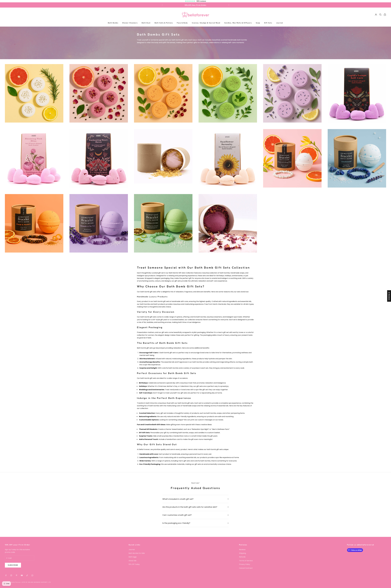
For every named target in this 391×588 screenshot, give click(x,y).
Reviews (242, 549)
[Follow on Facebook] (6, 575)
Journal (279, 23)
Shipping (242, 553)
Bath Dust (146, 23)
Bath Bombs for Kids (137, 553)
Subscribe (13, 565)
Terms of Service (246, 560)
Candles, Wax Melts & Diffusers (238, 23)
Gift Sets (268, 23)
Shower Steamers (130, 23)
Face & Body (182, 23)
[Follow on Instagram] (11, 575)
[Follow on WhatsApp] (32, 575)
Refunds (242, 557)
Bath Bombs (113, 23)
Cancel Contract (246, 568)
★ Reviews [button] (389, 296)
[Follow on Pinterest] (16, 575)
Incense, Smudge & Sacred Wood (206, 23)
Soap (258, 23)
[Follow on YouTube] (22, 575)
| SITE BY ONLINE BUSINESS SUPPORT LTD (36, 582)
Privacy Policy (244, 564)
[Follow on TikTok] (27, 575)
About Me (132, 560)
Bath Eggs (133, 557)
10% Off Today (134, 564)
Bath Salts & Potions (164, 23)
